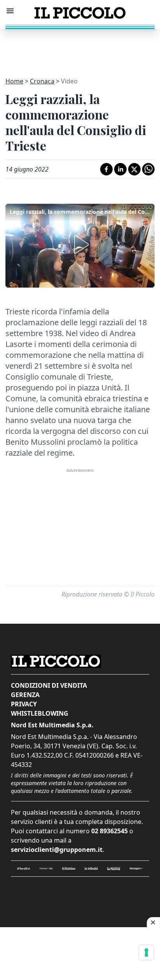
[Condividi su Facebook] (106, 169)
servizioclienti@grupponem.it (57, 849)
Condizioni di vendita (49, 685)
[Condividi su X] (134, 169)
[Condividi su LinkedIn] (120, 169)
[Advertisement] (80, 48)
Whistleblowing (39, 713)
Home (14, 81)
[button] (80, 244)
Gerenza (25, 694)
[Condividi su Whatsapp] (148, 169)
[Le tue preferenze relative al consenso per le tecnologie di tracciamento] (146, 952)
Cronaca (42, 81)
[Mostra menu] (10, 11)
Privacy (24, 704)
